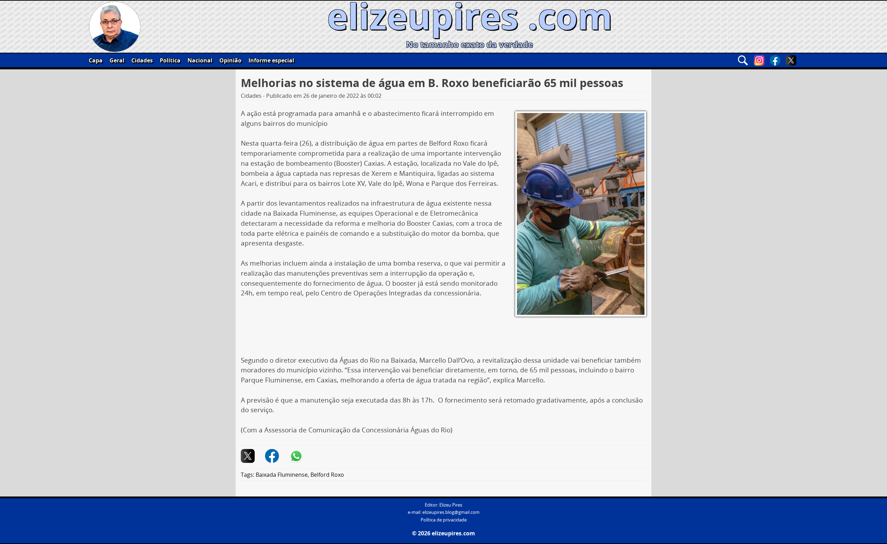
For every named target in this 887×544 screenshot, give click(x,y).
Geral (116, 60)
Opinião (230, 60)
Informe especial (271, 60)
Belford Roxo (327, 474)
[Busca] (743, 60)
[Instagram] (759, 60)
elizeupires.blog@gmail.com (451, 512)
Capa (96, 60)
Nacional (199, 60)
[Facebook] (775, 60)
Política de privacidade (444, 520)
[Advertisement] (443, 335)
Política (170, 60)
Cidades (142, 60)
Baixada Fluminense (282, 474)
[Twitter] (791, 60)
